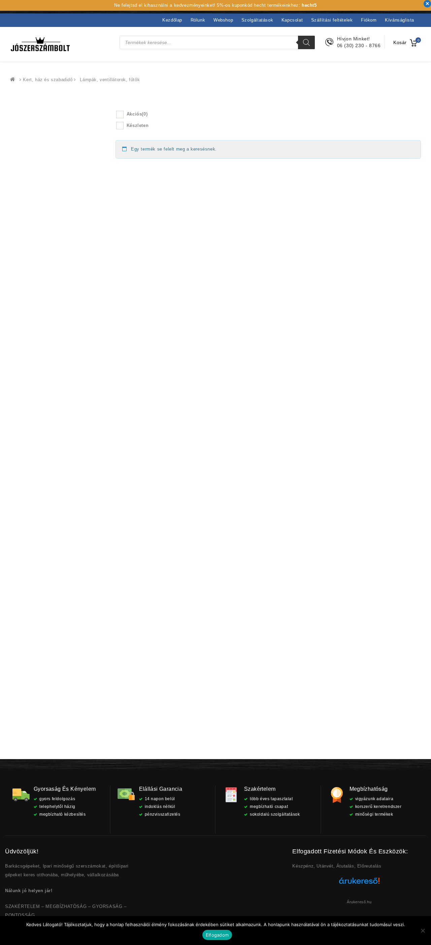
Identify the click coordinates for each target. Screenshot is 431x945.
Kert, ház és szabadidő (47, 79)
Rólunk (198, 20)
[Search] (306, 42)
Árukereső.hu (359, 902)
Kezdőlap (172, 20)
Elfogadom (217, 935)
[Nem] (422, 930)
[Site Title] (40, 43)
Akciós (137, 114)
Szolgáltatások (257, 20)
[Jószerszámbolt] (14, 79)
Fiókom (369, 20)
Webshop (223, 20)
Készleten (137, 125)
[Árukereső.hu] (359, 883)
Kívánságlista (399, 20)
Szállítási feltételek (332, 20)
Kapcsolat (292, 20)
